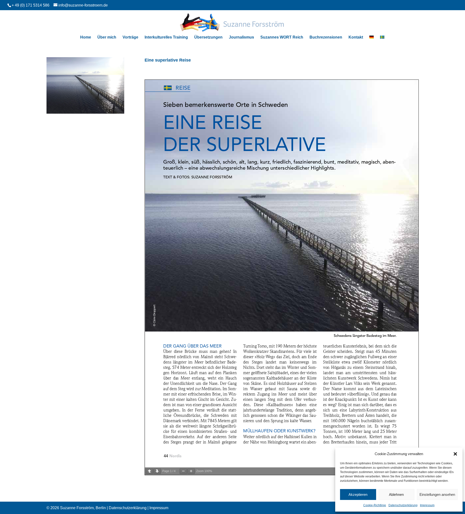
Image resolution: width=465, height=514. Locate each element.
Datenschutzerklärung (403, 505)
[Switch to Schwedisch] (382, 39)
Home (85, 37)
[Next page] (157, 471)
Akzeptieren (358, 494)
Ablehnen (396, 494)
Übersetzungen (208, 37)
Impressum (427, 505)
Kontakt (356, 37)
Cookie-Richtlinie (374, 505)
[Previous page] (149, 471)
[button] (455, 453)
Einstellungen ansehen (437, 494)
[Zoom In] (191, 471)
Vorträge (130, 37)
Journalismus (241, 37)
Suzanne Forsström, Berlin (83, 508)
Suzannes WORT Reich (281, 37)
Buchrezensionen (326, 37)
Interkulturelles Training (166, 37)
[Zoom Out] (183, 471)
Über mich (106, 37)
